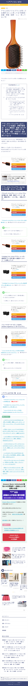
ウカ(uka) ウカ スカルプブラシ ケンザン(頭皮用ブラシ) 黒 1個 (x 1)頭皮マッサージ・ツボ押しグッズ (17, 107)
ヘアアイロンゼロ (14, 2)
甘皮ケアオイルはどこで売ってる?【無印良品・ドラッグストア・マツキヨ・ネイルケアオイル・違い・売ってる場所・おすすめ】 (14, 669)
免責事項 (18, 682)
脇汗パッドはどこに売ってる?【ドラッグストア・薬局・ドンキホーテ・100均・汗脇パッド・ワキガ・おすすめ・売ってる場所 (14, 642)
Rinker (17, 206)
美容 (5, 630)
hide (18, 85)
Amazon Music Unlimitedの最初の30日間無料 (14, 537)
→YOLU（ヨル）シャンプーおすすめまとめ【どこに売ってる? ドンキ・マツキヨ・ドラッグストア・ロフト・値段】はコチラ (13, 431)
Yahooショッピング (17, 169)
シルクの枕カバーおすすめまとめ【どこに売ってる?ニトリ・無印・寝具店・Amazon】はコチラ (13, 438)
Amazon (14, 164)
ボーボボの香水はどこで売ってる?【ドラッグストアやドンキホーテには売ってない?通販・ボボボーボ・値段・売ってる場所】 (14, 662)
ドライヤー (6, 620)
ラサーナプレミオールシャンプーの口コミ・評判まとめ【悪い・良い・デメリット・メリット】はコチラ (13, 462)
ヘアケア (3, 8)
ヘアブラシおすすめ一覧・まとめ (17, 114)
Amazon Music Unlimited (9, 502)
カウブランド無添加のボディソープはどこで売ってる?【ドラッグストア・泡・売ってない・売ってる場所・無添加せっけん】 (14, 655)
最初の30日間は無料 (17, 514)
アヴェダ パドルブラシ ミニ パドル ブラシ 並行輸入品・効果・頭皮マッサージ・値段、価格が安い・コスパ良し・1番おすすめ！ (17, 102)
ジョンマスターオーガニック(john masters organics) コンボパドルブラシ (17, 112)
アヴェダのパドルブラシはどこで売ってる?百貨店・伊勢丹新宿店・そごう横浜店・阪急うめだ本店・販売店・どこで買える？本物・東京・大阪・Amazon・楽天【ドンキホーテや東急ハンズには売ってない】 (15, 91)
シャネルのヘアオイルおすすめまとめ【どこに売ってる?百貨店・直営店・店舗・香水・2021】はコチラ (14, 455)
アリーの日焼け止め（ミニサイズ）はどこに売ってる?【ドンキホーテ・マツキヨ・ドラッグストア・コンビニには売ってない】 (14, 648)
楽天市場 (14, 166)
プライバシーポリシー (11, 682)
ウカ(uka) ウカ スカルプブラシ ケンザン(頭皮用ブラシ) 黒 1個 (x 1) (18, 267)
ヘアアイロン (7, 623)
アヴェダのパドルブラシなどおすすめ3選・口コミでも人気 (15, 98)
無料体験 (4, 520)
